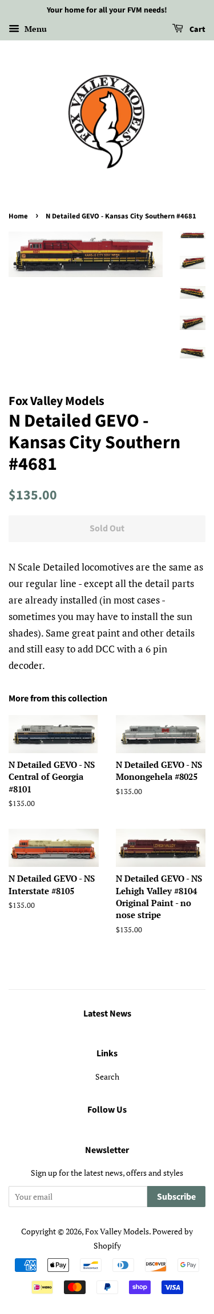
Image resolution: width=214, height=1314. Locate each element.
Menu (34, 28)
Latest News (107, 1013)
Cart (196, 29)
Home (18, 216)
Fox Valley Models (117, 1231)
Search (107, 1076)
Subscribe (176, 1197)
